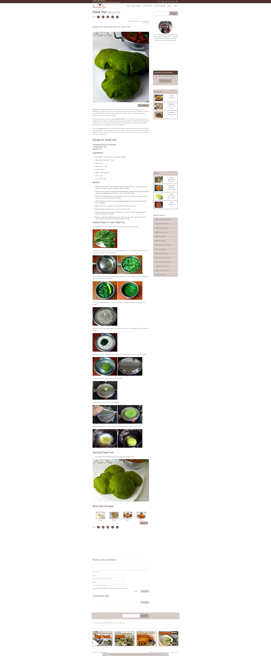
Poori (127, 520)
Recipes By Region (148, 7)
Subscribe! (166, 81)
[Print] (117, 17)
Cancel (136, 591)
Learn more (151, 654)
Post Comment (145, 602)
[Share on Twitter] (103, 17)
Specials (170, 7)
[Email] (112, 17)
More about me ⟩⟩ (171, 40)
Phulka (114, 520)
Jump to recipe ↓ (143, 105)
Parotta (141, 520)
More (176, 7)
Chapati (100, 520)
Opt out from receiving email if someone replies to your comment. (111, 588)
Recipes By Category (136, 7)
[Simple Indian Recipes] (100, 6)
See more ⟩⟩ (144, 523)
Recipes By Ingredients (160, 7)
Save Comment (145, 591)
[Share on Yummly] (108, 17)
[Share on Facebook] (98, 17)
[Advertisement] (121, 544)
